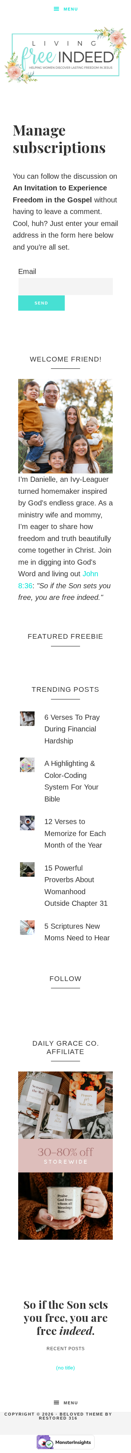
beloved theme (81, 1414)
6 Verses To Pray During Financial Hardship (72, 729)
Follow (65, 978)
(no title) (65, 1368)
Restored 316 (58, 1418)
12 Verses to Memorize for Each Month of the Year (75, 833)
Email (27, 271)
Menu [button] (71, 9)
